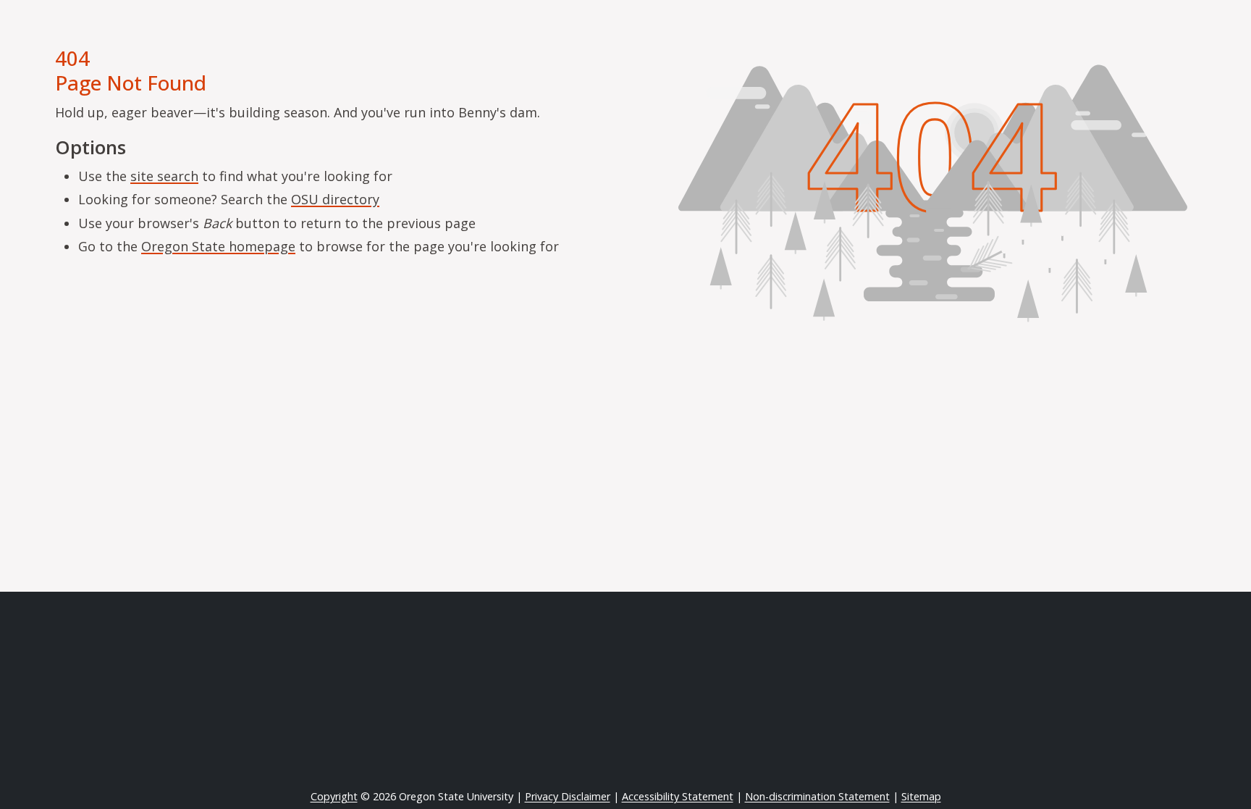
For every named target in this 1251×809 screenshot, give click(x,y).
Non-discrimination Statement (817, 796)
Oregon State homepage (218, 246)
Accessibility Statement (677, 796)
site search (164, 176)
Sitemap (921, 796)
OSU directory (335, 199)
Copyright (334, 796)
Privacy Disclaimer (567, 796)
